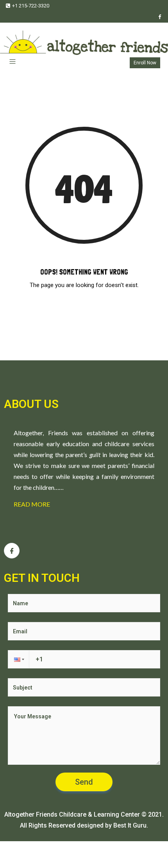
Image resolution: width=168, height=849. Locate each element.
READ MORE (32, 504)
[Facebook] (159, 17)
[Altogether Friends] (84, 39)
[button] (18, 659)
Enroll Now (145, 63)
